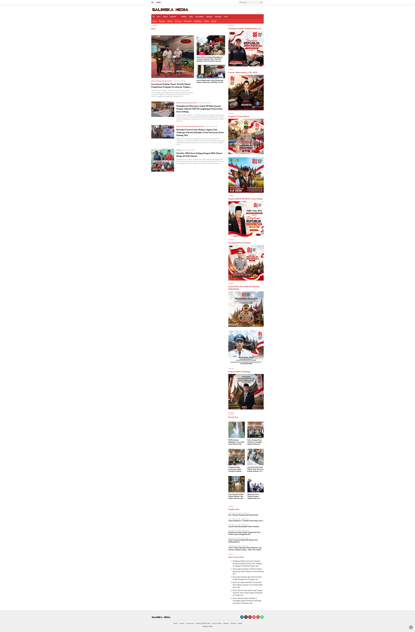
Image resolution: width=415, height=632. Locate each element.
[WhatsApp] (262, 617)
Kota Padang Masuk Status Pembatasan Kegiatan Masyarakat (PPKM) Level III (210, 81)
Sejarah (213, 21)
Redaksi (226, 623)
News (158, 16)
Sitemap (233, 623)
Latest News (190, 623)
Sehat (191, 16)
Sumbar (184, 16)
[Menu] (152, 2)
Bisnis (154, 21)
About (175, 623)
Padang (158, 81)
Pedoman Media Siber (203, 623)
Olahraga (209, 16)
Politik (206, 21)
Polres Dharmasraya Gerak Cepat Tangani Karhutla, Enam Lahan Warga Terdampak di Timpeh (248, 592)
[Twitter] (246, 617)
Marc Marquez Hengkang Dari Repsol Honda (243, 515)
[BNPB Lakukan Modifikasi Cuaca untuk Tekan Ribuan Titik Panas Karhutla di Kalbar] (236, 430)
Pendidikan (198, 21)
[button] (261, 2)
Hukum (170, 21)
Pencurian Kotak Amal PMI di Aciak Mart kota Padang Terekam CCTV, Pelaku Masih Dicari (255, 469)
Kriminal (178, 21)
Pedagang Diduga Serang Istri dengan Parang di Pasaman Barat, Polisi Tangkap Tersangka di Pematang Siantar (236, 469)
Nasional (173, 16)
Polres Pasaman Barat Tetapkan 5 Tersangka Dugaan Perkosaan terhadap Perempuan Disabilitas (254, 442)
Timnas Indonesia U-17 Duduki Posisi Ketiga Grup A (245, 521)
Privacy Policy (217, 623)
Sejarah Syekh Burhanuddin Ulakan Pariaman (243, 526)
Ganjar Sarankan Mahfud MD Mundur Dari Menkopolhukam (243, 541)
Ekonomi (162, 21)
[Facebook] (242, 617)
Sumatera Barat (166, 81)
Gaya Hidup (199, 16)
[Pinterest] (250, 617)
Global (165, 16)
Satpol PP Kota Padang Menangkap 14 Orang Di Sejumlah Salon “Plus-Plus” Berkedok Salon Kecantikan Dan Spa (209, 59)
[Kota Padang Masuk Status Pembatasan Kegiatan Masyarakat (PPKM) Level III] (211, 71)
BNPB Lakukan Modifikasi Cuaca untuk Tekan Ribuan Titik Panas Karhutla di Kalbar (236, 442)
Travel (226, 16)
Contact (181, 623)
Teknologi (218, 16)
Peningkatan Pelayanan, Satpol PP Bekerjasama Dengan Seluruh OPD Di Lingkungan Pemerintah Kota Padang (199, 109)
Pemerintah (188, 21)
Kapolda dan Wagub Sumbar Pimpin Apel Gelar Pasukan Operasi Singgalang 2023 (244, 533)
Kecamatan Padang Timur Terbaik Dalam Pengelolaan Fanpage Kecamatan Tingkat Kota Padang (171, 87)
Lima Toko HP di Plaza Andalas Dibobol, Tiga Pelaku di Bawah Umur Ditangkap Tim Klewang (236, 496)
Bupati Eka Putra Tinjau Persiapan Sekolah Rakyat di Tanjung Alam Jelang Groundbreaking (254, 496)
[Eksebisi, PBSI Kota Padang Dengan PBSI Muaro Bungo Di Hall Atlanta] (162, 160)
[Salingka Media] (170, 9)
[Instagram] (254, 617)
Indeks (159, 2)
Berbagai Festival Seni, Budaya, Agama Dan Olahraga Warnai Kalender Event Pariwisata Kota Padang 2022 (200, 132)
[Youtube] (258, 617)
